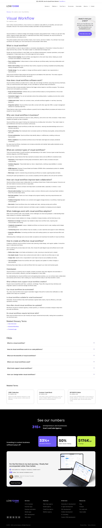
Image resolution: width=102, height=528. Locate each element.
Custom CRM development (68, 517)
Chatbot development (67, 512)
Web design (28, 517)
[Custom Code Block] (51, 397)
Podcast (81, 506)
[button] (47, 6)
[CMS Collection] (20, 397)
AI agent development (67, 506)
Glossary (9, 12)
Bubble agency (47, 506)
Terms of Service (91, 525)
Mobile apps (28, 512)
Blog (80, 504)
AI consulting (64, 514)
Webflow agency (47, 512)
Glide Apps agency (48, 504)
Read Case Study (15, 483)
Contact (92, 6)
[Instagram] (8, 517)
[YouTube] (13, 517)
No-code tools (83, 509)
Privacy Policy (83, 525)
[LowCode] (15, 501)
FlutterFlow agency (48, 509)
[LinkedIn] (10, 517)
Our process (71, 6)
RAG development (66, 509)
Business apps (28, 506)
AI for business (29, 504)
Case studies (78, 6)
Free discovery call (85, 33)
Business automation (30, 509)
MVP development (29, 514)
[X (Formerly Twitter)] (16, 517)
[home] (13, 6)
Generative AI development (68, 504)
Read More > (62, 1)
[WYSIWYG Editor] (81, 397)
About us (86, 6)
